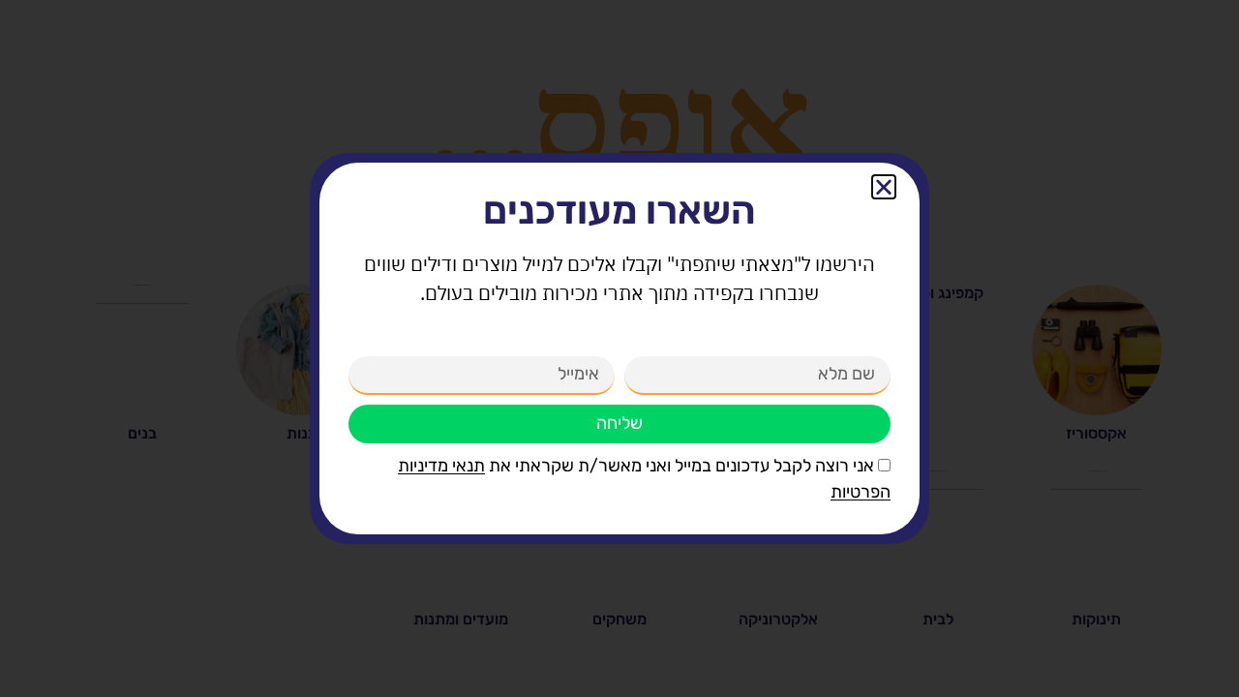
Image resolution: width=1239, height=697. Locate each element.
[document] (619, 348)
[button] (883, 186)
